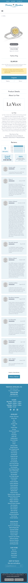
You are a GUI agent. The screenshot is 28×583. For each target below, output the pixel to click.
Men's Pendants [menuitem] (14, 508)
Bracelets (10, 135)
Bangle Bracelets (21, 137)
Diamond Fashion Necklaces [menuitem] (14, 494)
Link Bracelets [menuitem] (14, 454)
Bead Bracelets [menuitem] (14, 490)
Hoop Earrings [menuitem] (14, 458)
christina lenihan (13, 283)
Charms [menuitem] (14, 442)
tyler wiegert (12, 359)
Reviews (14, 142)
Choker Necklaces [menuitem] (14, 517)
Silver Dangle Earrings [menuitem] (14, 449)
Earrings (15, 135)
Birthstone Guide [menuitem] (14, 531)
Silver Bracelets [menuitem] (14, 467)
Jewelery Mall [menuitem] (14, 423)
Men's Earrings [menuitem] (14, 510)
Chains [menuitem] (14, 443)
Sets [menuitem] (14, 420)
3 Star (12, 149)
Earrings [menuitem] (14, 429)
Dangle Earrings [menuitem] (14, 456)
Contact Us (14, 557)
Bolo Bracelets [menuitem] (14, 474)
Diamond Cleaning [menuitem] (14, 538)
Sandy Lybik (12, 167)
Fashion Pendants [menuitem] (14, 498)
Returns (20, 81)
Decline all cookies (9, 579)
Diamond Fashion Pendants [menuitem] (14, 503)
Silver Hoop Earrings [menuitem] (14, 463)
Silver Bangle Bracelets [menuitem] (14, 469)
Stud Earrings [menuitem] (14, 460)
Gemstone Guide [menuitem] (14, 533)
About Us (14, 550)
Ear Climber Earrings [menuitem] (14, 476)
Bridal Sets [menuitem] (14, 436)
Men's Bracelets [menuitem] (14, 505)
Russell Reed (12, 340)
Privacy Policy (19, 574)
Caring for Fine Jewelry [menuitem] (14, 536)
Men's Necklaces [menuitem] (14, 507)
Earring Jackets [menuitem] (14, 445)
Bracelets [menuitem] (14, 432)
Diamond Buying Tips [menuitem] (14, 527)
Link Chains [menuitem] (14, 480)
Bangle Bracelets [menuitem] (14, 447)
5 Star (12, 146)
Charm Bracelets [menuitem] (14, 440)
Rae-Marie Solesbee (14, 297)
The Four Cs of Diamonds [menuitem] (14, 525)
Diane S (11, 179)
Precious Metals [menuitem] (14, 534)
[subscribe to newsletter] (21, 566)
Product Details (14, 91)
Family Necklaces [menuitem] (14, 485)
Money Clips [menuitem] (14, 418)
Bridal (6, 135)
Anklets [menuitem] (14, 422)
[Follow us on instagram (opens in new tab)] (17, 410)
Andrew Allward (13, 201)
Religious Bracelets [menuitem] (14, 501)
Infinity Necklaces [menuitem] (14, 489)
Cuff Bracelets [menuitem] (14, 451)
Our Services (14, 551)
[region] (14, 33)
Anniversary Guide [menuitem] (14, 542)
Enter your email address (14, 563)
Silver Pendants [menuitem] (14, 472)
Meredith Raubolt (13, 242)
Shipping (7, 81)
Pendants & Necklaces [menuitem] (14, 431)
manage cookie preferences (13, 576)
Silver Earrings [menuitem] (14, 452)
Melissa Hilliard (13, 258)
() (24, 146)
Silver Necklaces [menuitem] (14, 461)
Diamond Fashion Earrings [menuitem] (14, 496)
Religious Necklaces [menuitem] (14, 499)
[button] (7, 1)
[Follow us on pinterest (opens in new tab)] (10, 410)
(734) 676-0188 (14, 49)
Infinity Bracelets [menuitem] (14, 487)
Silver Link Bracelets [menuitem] (14, 465)
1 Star (12, 151)
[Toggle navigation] (2, 11)
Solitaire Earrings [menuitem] (14, 512)
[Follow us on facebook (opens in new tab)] (14, 410)
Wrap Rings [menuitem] (14, 434)
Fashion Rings (11, 137)
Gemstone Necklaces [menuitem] (14, 514)
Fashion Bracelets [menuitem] (14, 481)
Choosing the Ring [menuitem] (14, 529)
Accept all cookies (19, 579)
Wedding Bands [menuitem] (14, 438)
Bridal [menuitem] (14, 425)
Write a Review (14, 377)
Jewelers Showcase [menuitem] (14, 416)
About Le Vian (14, 95)
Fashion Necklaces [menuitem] (14, 483)
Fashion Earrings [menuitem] (14, 492)
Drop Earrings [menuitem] (14, 516)
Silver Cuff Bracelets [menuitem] (14, 470)
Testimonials (14, 553)
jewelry (3, 15)
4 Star (12, 147)
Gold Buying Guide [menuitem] (14, 543)
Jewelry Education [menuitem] (14, 524)
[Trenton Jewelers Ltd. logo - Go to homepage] (14, 5)
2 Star (12, 150)
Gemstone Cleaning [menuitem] (14, 540)
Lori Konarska (12, 319)
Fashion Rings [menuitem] (14, 427)
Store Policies (14, 555)
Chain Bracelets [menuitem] (14, 478)
